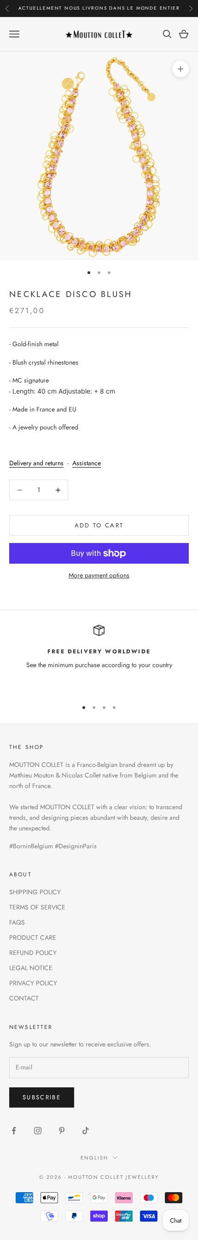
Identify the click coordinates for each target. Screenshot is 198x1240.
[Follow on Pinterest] (61, 1130)
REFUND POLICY (33, 952)
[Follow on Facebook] (13, 1130)
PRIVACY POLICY (33, 983)
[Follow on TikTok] (85, 1130)
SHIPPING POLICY (35, 892)
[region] (99, 658)
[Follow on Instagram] (37, 1130)
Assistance (86, 463)
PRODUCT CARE (32, 937)
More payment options (99, 575)
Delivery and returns (36, 463)
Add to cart (99, 525)
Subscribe (42, 1097)
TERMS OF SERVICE (37, 907)
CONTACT (24, 998)
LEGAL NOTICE (30, 967)
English (94, 1157)
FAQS (17, 922)
